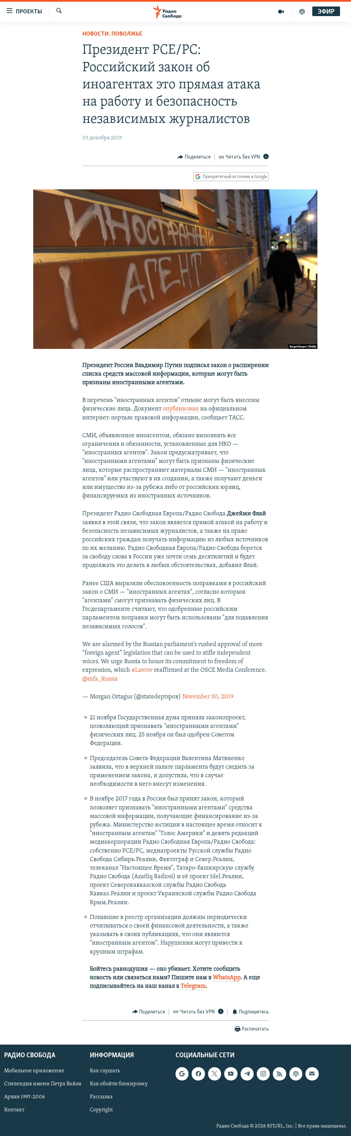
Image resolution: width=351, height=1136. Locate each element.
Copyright (101, 1110)
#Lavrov (142, 670)
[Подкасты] (295, 1073)
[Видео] (281, 12)
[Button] (194, 157)
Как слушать (105, 1071)
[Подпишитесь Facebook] (198, 1073)
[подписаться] (311, 1073)
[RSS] (279, 1073)
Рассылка (101, 1097)
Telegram (193, 986)
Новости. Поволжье (112, 34)
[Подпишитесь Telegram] (247, 1073)
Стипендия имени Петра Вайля (42, 1084)
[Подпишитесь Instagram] (263, 1073)
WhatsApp (226, 978)
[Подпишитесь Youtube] (230, 1073)
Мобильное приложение (34, 1071)
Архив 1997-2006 (24, 1097)
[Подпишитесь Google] (182, 1073)
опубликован (181, 409)
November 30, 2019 (207, 697)
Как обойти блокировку (119, 1084)
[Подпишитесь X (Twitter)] (214, 1073)
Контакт (14, 1110)
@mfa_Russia (100, 679)
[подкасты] (302, 12)
